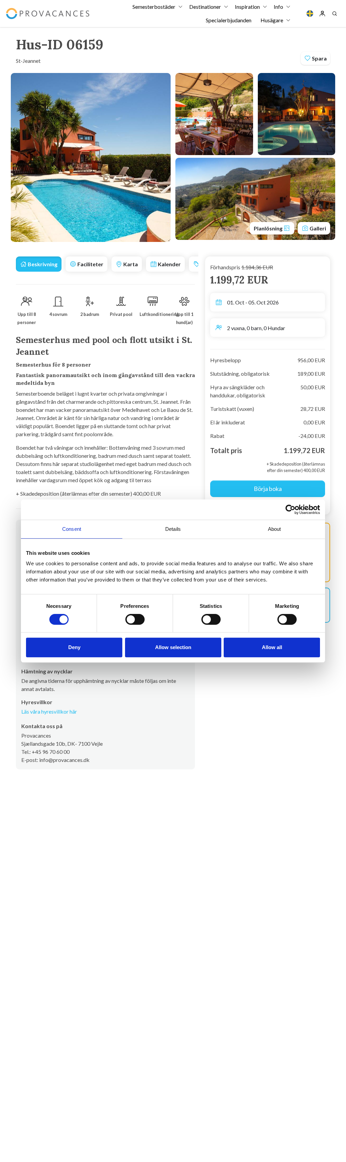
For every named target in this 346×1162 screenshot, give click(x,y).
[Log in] (322, 13)
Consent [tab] (71, 529)
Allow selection (173, 647)
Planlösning (268, 228)
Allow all (272, 647)
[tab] (38, 264)
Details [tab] (173, 529)
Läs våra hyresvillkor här (49, 711)
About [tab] (274, 529)
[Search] (334, 13)
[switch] (135, 619)
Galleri (317, 228)
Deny (74, 647)
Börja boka (268, 488)
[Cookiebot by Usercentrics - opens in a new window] (290, 509)
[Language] (310, 13)
